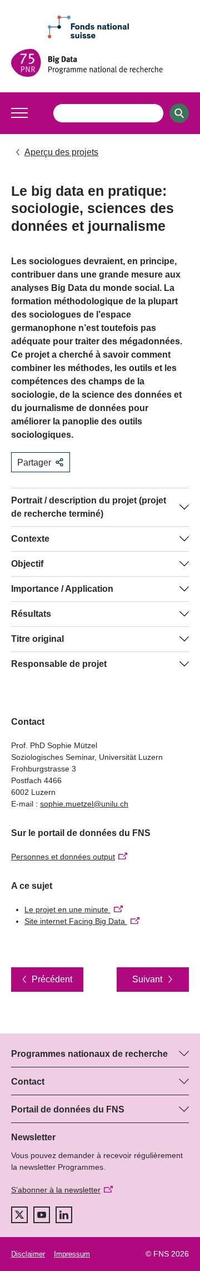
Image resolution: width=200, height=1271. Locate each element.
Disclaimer (28, 1254)
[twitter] (19, 1214)
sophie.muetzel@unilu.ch (84, 803)
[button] (19, 113)
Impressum (72, 1254)
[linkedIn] (64, 1214)
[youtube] (41, 1214)
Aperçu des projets (61, 152)
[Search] (179, 113)
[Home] (100, 63)
